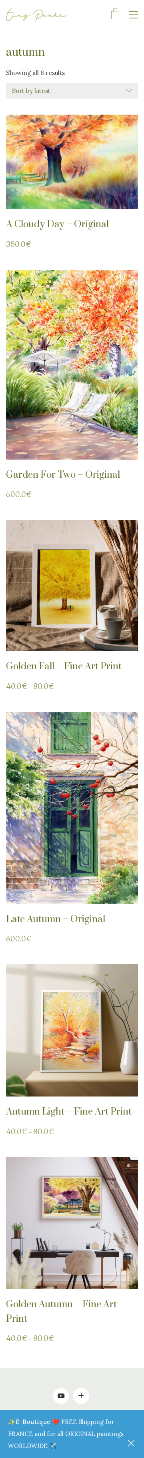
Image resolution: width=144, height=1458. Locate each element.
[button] (133, 14)
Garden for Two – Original (63, 475)
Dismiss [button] (132, 1444)
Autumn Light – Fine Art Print (69, 1112)
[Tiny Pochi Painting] (81, 1396)
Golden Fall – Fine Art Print (64, 666)
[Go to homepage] (36, 15)
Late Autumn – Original (55, 919)
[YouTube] (61, 1396)
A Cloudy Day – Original (57, 224)
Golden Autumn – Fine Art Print (61, 1311)
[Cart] (115, 15)
